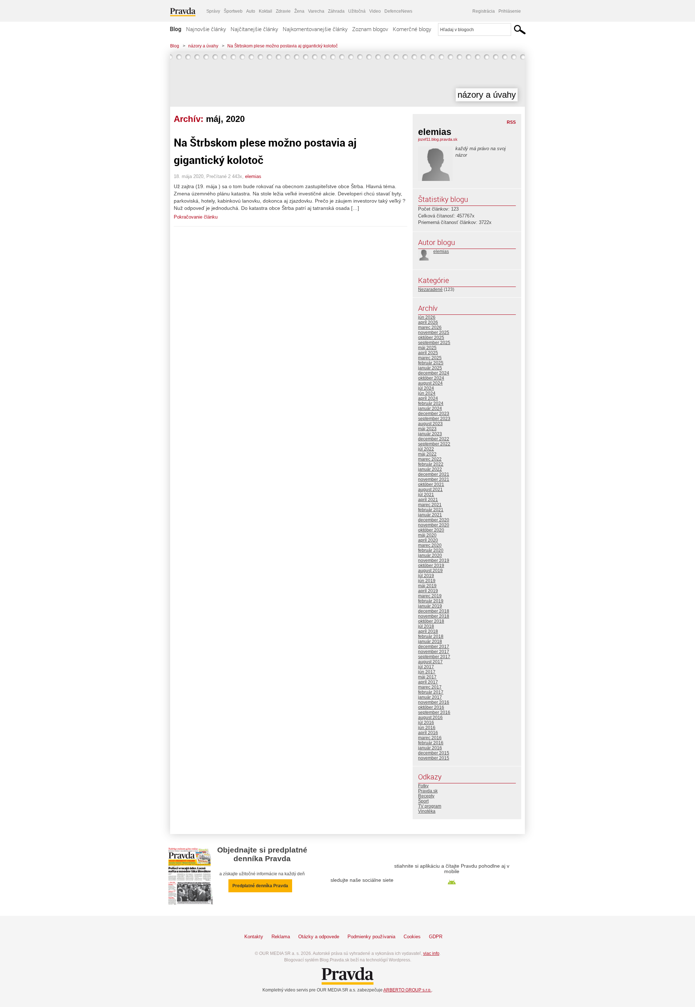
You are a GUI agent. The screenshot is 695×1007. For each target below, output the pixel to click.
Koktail (265, 11)
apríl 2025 (428, 352)
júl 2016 (426, 722)
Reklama (280, 936)
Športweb (233, 11)
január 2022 (430, 469)
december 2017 (433, 646)
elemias (253, 176)
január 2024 (430, 408)
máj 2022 (427, 454)
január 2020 (430, 555)
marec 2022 (430, 459)
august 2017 (430, 661)
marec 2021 (430, 504)
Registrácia (483, 11)
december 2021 (433, 474)
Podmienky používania (371, 936)
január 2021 (430, 514)
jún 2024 (426, 393)
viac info (431, 953)
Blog (175, 29)
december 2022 (433, 438)
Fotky (423, 785)
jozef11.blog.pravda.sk (438, 139)
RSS (511, 122)
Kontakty (253, 936)
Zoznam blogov (370, 29)
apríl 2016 (428, 732)
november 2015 (433, 758)
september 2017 (434, 656)
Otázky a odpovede (318, 936)
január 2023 (430, 433)
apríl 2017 (428, 682)
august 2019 (430, 570)
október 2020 (431, 530)
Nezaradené (430, 289)
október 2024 (431, 378)
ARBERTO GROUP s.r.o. (407, 990)
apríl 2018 (428, 631)
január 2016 (430, 747)
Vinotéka (426, 811)
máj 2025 (427, 347)
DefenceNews (398, 11)
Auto (250, 11)
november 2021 (433, 479)
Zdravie (283, 11)
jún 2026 (426, 317)
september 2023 (434, 418)
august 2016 (430, 717)
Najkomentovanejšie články (315, 29)
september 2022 (434, 444)
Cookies (412, 936)
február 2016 (430, 742)
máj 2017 (427, 677)
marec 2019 (430, 595)
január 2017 (430, 697)
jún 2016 (426, 727)
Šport (423, 801)
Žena (299, 11)
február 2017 (430, 692)
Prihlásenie (509, 11)
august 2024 (430, 383)
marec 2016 (430, 737)
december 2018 (433, 611)
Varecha (316, 11)
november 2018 (433, 616)
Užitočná (357, 11)
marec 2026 (430, 327)
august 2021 (430, 489)
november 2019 (433, 560)
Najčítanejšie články (254, 29)
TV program (429, 806)
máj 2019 (427, 585)
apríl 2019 (428, 590)
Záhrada (336, 11)
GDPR (435, 936)
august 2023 (430, 423)
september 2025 (434, 342)
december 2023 (433, 413)
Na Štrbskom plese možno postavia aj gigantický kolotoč (282, 45)
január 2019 (430, 606)
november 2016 (433, 702)
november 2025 (433, 332)
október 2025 (431, 337)
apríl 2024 (428, 398)
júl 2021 (426, 494)
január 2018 (430, 641)
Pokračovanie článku (196, 217)
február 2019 (430, 601)
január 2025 (430, 368)
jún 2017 (426, 671)
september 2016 (434, 712)
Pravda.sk (428, 791)
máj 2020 (427, 535)
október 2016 (431, 707)
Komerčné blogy (412, 29)
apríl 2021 (428, 499)
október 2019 (431, 565)
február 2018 (430, 636)
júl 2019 (426, 575)
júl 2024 (426, 388)
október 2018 (431, 621)
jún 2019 (426, 580)
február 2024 (430, 403)
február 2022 (430, 464)
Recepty (426, 796)
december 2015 (433, 753)
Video (375, 11)
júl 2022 (426, 449)
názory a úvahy (203, 45)
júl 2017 (426, 666)
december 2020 (433, 519)
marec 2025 (430, 357)
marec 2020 (430, 545)
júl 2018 (426, 626)
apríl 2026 (428, 322)
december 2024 (433, 373)
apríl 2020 (428, 540)
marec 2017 (430, 687)
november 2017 (433, 651)
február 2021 (430, 509)
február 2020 (430, 550)
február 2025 (430, 362)
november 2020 (433, 525)
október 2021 (431, 484)
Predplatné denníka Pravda (260, 885)
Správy (213, 11)
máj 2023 (427, 428)
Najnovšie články (206, 29)
